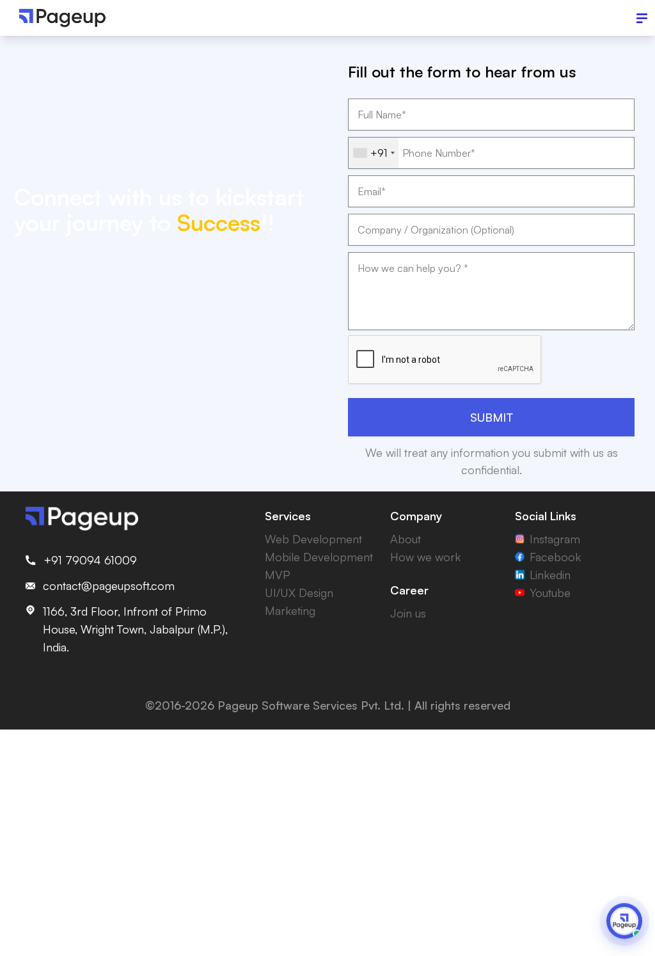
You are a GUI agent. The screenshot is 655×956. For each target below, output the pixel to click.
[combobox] (374, 153)
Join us (408, 613)
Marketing (290, 610)
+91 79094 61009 (90, 560)
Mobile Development (319, 557)
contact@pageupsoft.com (109, 585)
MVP (277, 575)
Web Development (313, 539)
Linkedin (550, 575)
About (405, 539)
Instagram (555, 539)
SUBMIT (491, 417)
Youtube (550, 593)
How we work (425, 557)
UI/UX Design (299, 593)
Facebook (555, 557)
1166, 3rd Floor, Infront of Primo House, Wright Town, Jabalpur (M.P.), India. (135, 629)
